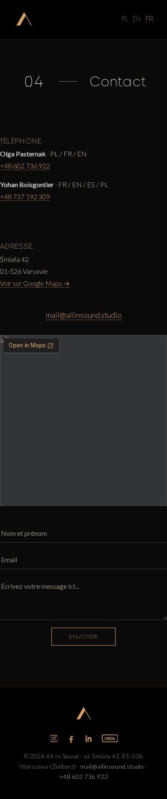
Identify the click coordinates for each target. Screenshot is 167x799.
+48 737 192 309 (25, 196)
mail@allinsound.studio (84, 315)
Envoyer (83, 636)
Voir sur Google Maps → (35, 283)
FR (149, 19)
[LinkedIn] (88, 738)
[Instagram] (53, 738)
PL (125, 19)
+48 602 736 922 (25, 166)
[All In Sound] (24, 19)
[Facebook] (71, 738)
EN (137, 19)
